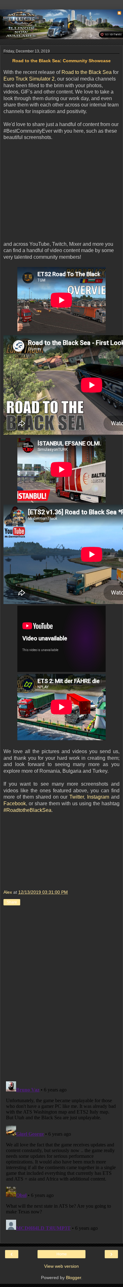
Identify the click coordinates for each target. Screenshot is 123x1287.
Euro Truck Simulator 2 (29, 79)
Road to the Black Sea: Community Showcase (61, 60)
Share (12, 902)
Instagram (98, 797)
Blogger (73, 1277)
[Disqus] (61, 994)
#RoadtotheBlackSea (27, 810)
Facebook (14, 803)
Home (61, 1254)
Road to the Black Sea (87, 72)
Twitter (76, 797)
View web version (61, 1266)
